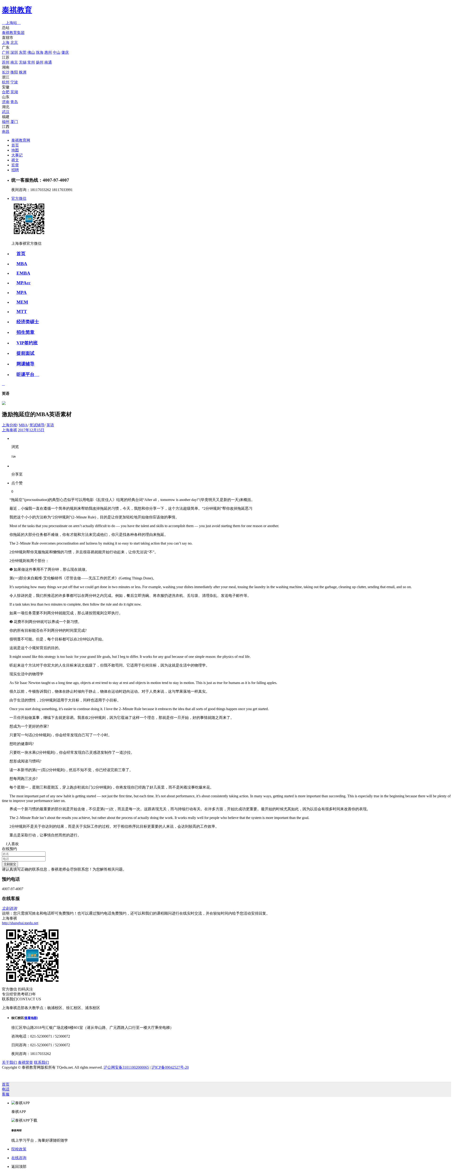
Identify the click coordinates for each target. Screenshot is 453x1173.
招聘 (15, 170)
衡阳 (14, 72)
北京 (14, 43)
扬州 (39, 62)
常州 (31, 62)
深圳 (14, 52)
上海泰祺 (9, 430)
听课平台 (28, 374)
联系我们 (41, 1062)
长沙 (5, 72)
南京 (14, 62)
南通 (48, 62)
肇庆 (65, 52)
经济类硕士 (28, 321)
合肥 (5, 92)
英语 (50, 425)
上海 (5, 43)
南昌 (5, 132)
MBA (22, 263)
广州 (5, 52)
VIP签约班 (27, 342)
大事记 (17, 155)
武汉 (5, 112)
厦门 (14, 122)
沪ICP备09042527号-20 (170, 1067)
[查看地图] (31, 1018)
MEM (22, 302)
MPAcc (23, 282)
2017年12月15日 (31, 430)
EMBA (23, 273)
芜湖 (14, 92)
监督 (15, 165)
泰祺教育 (17, 10)
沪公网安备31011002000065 (126, 1067)
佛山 (31, 52)
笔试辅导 (37, 425)
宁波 (14, 82)
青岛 (14, 102)
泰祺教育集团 (13, 33)
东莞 (22, 52)
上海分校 (9, 425)
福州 (5, 122)
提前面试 (25, 353)
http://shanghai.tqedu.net (20, 923)
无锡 (22, 62)
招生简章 (25, 332)
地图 (15, 150)
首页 (15, 145)
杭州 (5, 82)
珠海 (39, 52)
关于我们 (9, 1062)
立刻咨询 (9, 908)
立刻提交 (10, 864)
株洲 (22, 72)
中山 (56, 52)
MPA (22, 292)
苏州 (5, 62)
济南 (5, 102)
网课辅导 (25, 363)
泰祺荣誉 (25, 1062)
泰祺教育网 (20, 140)
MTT (22, 311)
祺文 (15, 160)
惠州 (48, 52)
